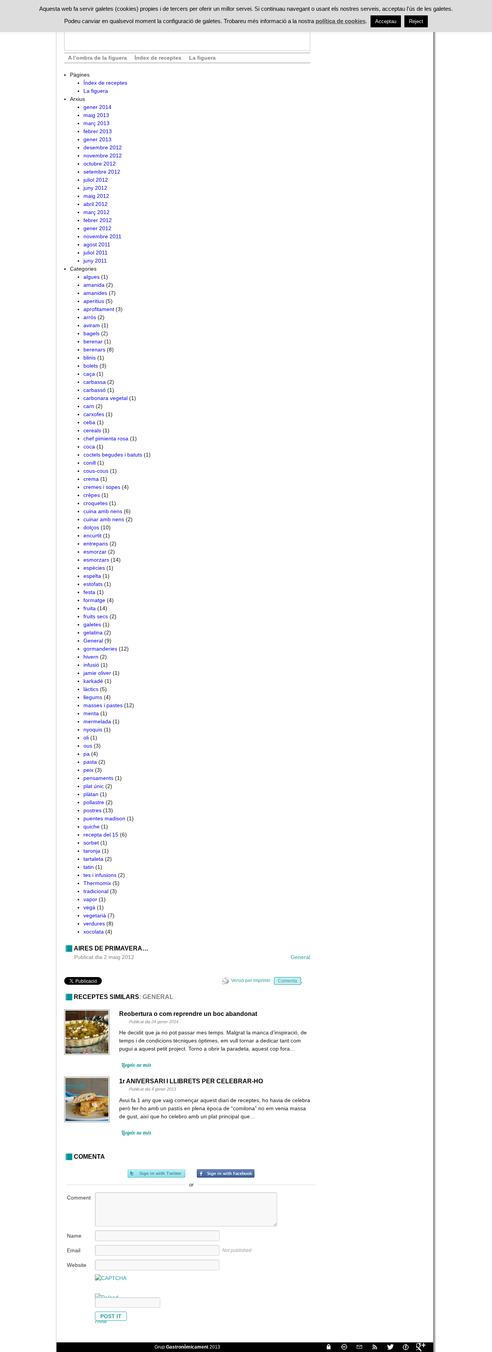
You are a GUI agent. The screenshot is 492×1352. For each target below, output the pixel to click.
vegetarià (94, 915)
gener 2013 (97, 139)
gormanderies (100, 649)
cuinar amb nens (103, 519)
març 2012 (96, 212)
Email (73, 1250)
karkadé (93, 681)
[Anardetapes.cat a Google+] (418, 1347)
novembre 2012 (102, 155)
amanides (95, 293)
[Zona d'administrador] (325, 1347)
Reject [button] (416, 21)
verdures (94, 923)
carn (88, 406)
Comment (79, 1198)
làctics (90, 689)
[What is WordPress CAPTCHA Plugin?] (110, 1278)
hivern (90, 657)
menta (91, 713)
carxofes (93, 414)
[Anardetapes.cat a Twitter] (387, 1347)
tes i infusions (99, 875)
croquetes (95, 503)
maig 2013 (96, 115)
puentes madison (104, 818)
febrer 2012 (97, 220)
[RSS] (371, 1347)
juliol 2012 (95, 180)
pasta (90, 762)
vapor (90, 899)
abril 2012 (95, 204)
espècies (94, 568)
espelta (92, 576)
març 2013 (96, 123)
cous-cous (95, 471)
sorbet (91, 843)
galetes (92, 624)
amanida (94, 285)
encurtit (92, 535)
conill (89, 463)
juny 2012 (95, 188)
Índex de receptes (158, 58)
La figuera (202, 58)
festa (89, 592)
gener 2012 (97, 228)
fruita (89, 608)
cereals (92, 430)
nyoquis (92, 729)
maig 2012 (96, 196)
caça (89, 374)
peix (88, 770)
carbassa (94, 382)
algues (91, 277)
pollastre (93, 802)
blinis (89, 358)
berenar (93, 341)
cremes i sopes (101, 487)
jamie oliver (97, 673)
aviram (91, 325)
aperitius (93, 301)
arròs (89, 317)
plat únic (93, 786)
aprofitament (98, 309)
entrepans (95, 543)
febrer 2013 (97, 131)
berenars (94, 349)
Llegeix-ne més (136, 1064)
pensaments (98, 778)
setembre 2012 (101, 172)
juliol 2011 (95, 252)
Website (76, 1265)
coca (89, 446)
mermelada (97, 721)
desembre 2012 (102, 147)
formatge (94, 600)
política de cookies (341, 21)
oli (86, 738)
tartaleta (93, 859)
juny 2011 (95, 261)
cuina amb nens (102, 511)
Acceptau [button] (385, 21)
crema (91, 479)
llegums (92, 697)
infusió (91, 665)
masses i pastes (103, 705)
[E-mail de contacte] (356, 1347)
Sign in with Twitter (156, 1173)
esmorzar (94, 552)
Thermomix (97, 883)
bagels (91, 333)
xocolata (93, 932)
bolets (90, 366)
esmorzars (96, 560)
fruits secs (95, 616)
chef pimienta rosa (105, 438)
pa (86, 754)
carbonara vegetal (105, 398)
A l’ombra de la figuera (97, 58)
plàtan (90, 794)
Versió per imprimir (250, 980)
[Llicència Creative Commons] (341, 1347)
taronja (91, 851)
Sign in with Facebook (225, 1173)
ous (87, 746)
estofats (93, 584)
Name (74, 1236)
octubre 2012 (99, 164)
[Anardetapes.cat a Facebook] (402, 1347)
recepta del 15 (100, 835)
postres (92, 810)
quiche (91, 826)
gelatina (93, 632)
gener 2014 (97, 107)
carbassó (94, 390)
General (93, 641)
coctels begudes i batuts (112, 455)
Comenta (287, 981)
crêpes (91, 495)
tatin (88, 867)
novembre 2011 (102, 236)
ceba (89, 422)
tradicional (95, 891)
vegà (89, 907)
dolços (91, 527)
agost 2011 (96, 244)
